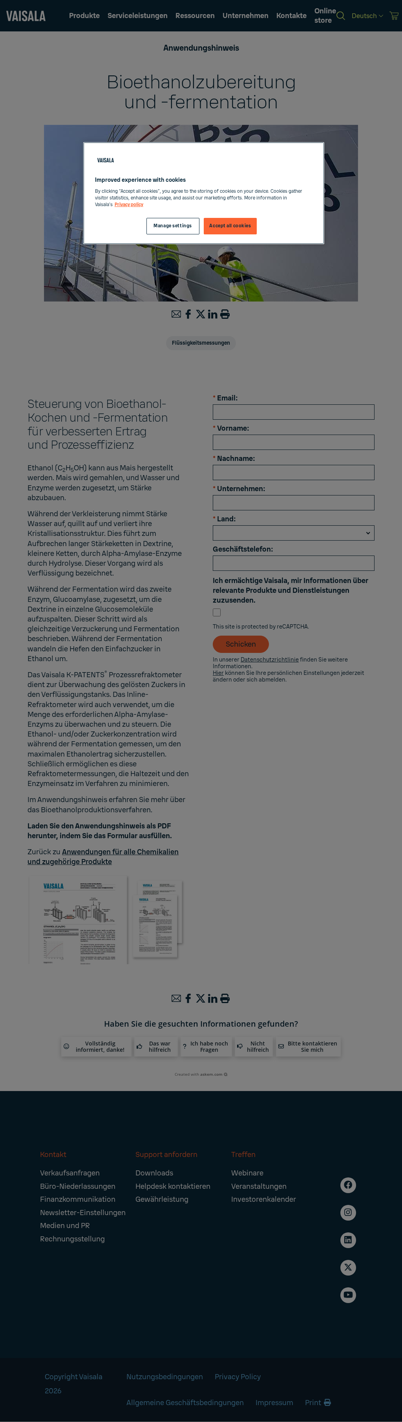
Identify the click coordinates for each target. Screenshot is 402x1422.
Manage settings (172, 226)
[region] (203, 193)
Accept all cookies (230, 226)
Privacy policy (129, 205)
